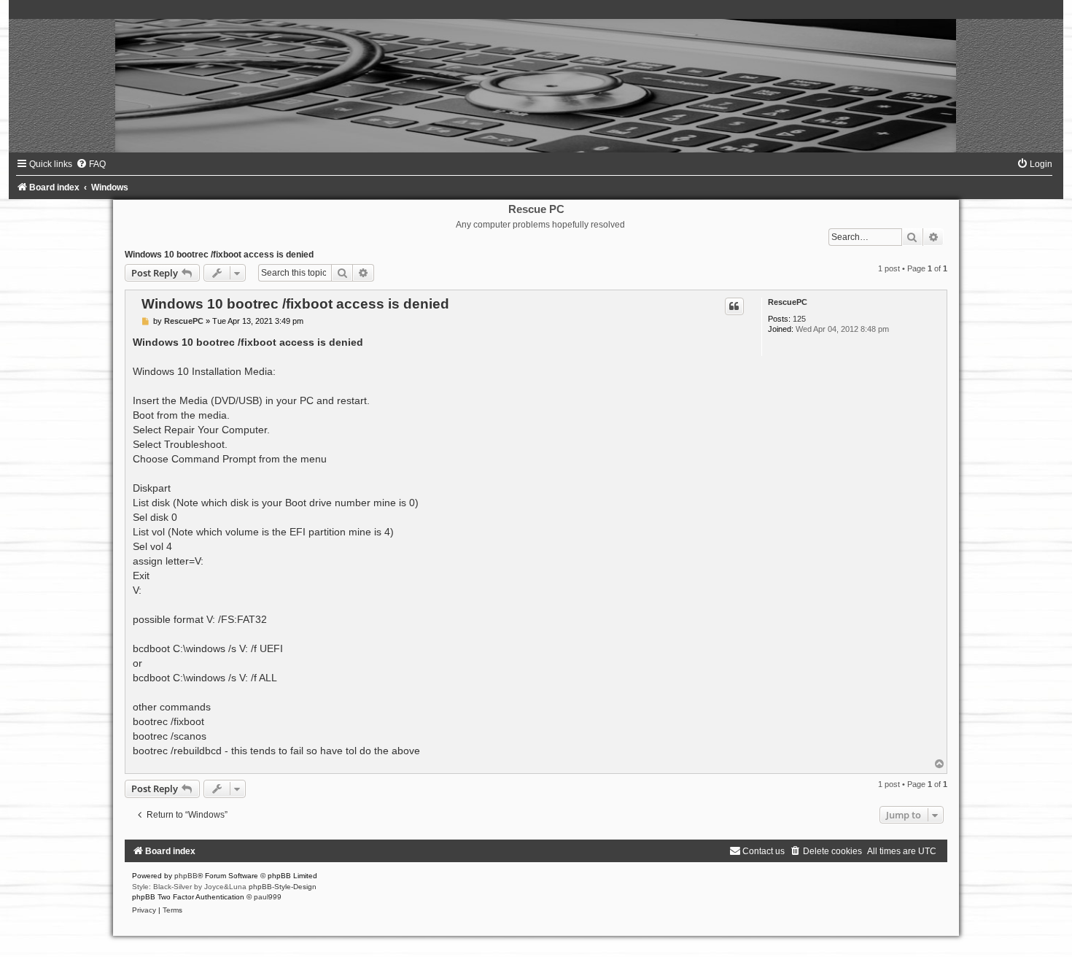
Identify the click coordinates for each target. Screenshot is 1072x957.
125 (799, 318)
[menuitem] (91, 164)
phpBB (186, 876)
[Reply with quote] (734, 306)
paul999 (267, 897)
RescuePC (787, 302)
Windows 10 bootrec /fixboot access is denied (219, 254)
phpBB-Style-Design (282, 887)
